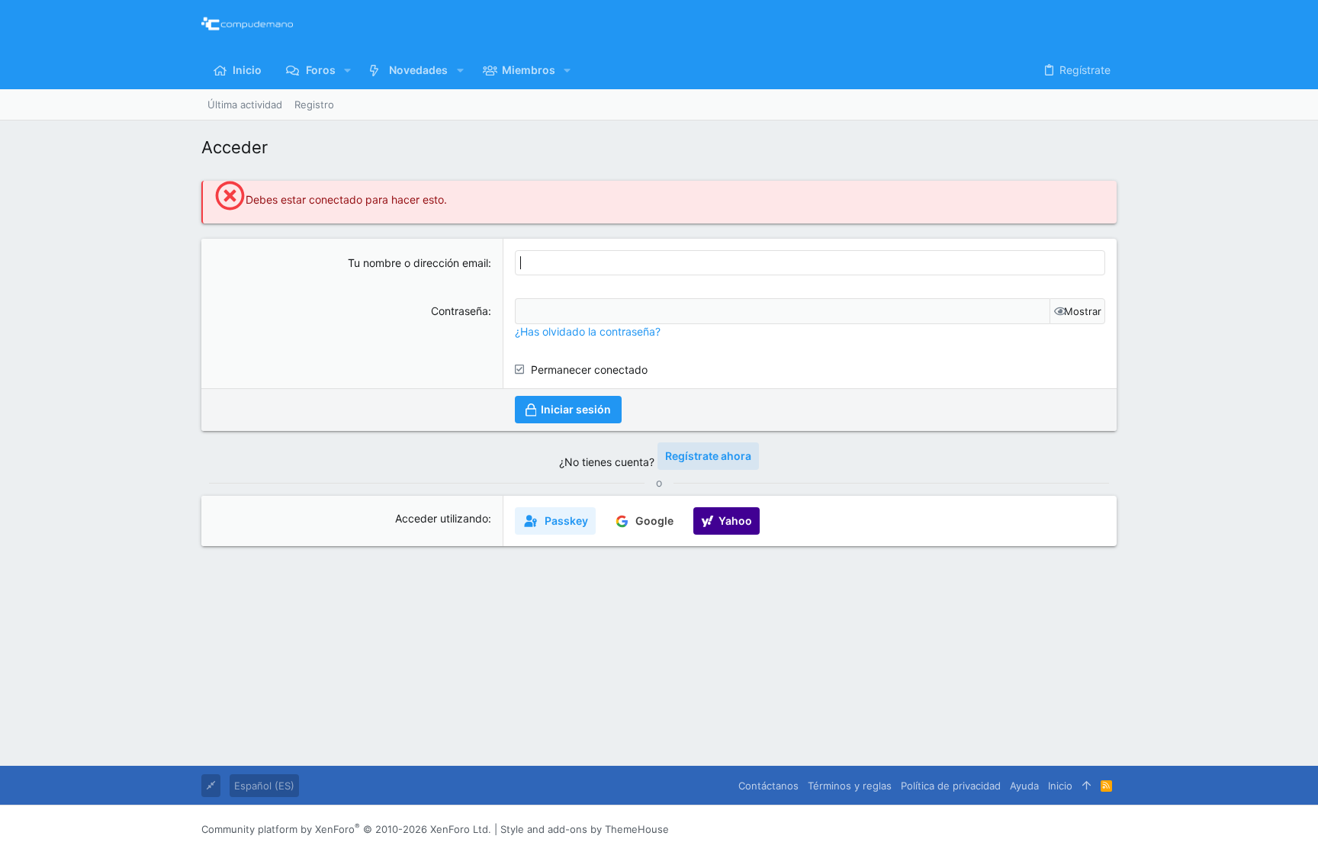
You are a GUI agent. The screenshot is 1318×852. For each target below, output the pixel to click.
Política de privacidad (951, 786)
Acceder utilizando (441, 518)
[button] (347, 70)
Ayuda (1024, 786)
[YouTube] (1110, 828)
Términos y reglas (850, 786)
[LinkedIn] (1064, 828)
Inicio (1060, 786)
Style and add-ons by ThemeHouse (584, 829)
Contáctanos (768, 786)
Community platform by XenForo (346, 829)
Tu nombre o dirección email (418, 262)
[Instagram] (1041, 828)
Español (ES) (264, 786)
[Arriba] (1086, 785)
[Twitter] (1087, 828)
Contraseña (459, 310)
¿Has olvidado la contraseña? (588, 331)
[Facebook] (1018, 828)
